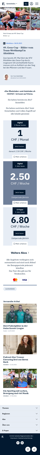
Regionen (6, 414)
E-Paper (5, 430)
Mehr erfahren (21, 157)
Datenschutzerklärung (25, 438)
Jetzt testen (19, 146)
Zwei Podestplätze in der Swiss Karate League (15, 327)
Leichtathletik (10, 289)
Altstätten (6, 364)
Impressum (13, 438)
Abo (26, 4)
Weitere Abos (19, 252)
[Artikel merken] (28, 449)
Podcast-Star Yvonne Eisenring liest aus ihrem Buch (15, 359)
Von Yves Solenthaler (17, 76)
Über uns (5, 425)
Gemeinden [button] (11, 4)
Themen (5, 408)
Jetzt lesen (19, 192)
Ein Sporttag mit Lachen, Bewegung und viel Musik (16, 392)
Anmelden (20, 102)
